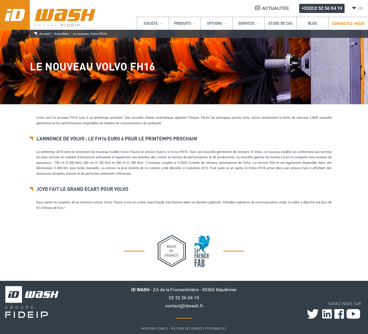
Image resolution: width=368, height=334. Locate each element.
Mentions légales (154, 328)
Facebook (339, 314)
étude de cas (280, 23)
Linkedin (327, 314)
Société (151, 23)
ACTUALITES (275, 8)
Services (247, 23)
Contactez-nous (348, 23)
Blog (312, 23)
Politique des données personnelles (198, 328)
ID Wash (47, 15)
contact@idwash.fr (184, 305)
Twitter (319, 316)
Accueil (44, 34)
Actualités (61, 34)
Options (215, 23)
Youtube (353, 314)
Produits (183, 23)
